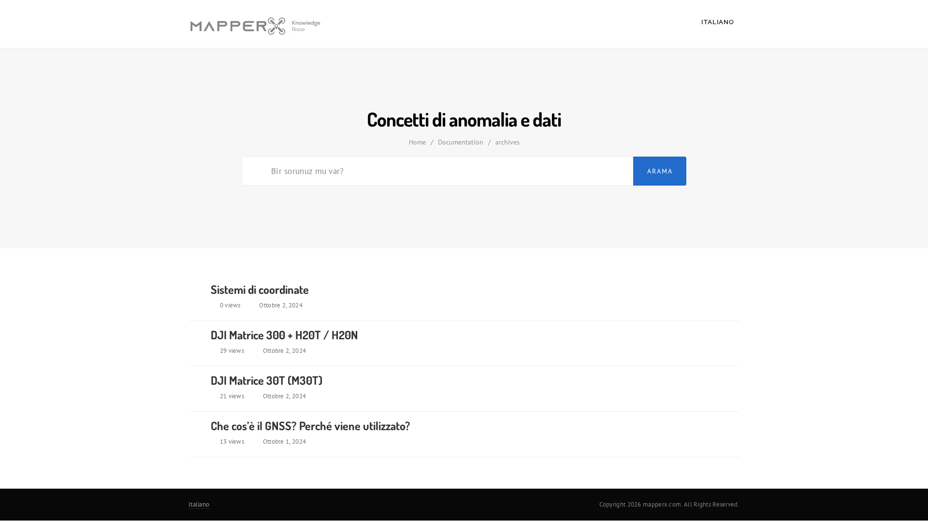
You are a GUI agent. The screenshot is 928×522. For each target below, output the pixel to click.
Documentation (460, 142)
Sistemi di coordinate (260, 289)
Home (417, 142)
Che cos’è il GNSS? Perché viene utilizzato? (310, 425)
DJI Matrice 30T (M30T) (266, 380)
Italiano (718, 22)
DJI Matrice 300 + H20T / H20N (284, 334)
